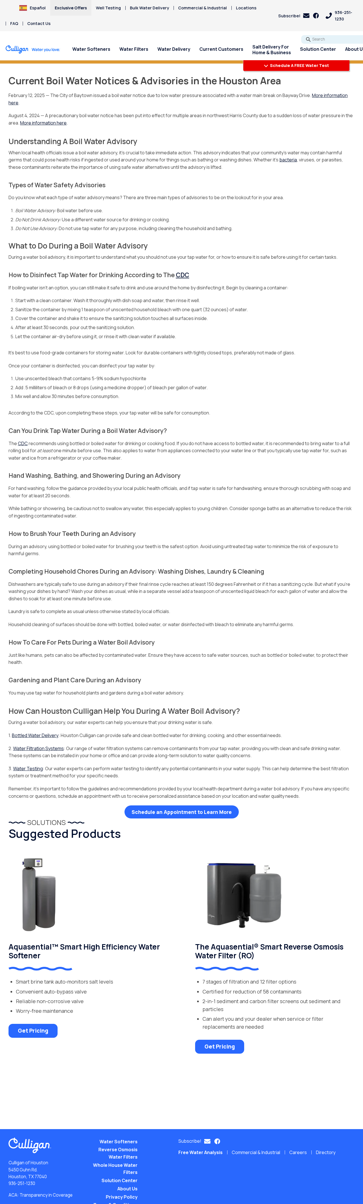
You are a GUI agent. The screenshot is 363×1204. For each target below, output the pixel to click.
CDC (23, 443)
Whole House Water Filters (115, 1169)
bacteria (288, 160)
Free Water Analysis (200, 1152)
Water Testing (28, 768)
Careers (298, 1152)
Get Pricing (33, 1030)
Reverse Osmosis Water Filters (118, 1153)
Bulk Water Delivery (149, 7)
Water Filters (133, 49)
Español (38, 7)
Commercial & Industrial (202, 7)
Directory (325, 1152)
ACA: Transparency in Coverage (41, 1195)
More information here (43, 123)
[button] (293, 15)
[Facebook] (316, 15)
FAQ (14, 23)
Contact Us (38, 23)
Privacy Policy (122, 1197)
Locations (246, 7)
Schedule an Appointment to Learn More (182, 812)
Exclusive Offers (71, 7)
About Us (127, 1189)
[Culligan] (33, 49)
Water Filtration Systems (38, 748)
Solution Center (318, 49)
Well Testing (108, 7)
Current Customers (221, 49)
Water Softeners (91, 49)
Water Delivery (173, 49)
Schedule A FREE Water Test (299, 65)
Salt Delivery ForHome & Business (271, 49)
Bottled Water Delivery (35, 735)
